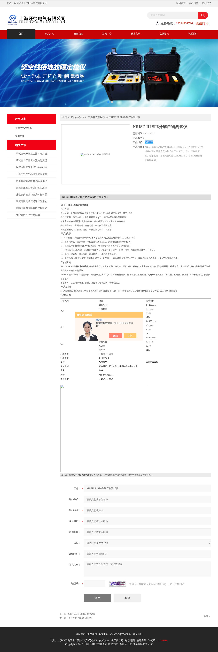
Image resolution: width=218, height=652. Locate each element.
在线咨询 (164, 33)
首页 (21, 33)
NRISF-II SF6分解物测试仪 (80, 618)
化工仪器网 (117, 640)
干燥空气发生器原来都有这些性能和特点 (31, 176)
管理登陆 (141, 640)
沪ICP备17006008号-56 (141, 644)
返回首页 (181, 3)
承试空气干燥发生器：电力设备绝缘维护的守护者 (31, 155)
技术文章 (135, 33)
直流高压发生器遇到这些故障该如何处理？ (31, 189)
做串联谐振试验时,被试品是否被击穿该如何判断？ (32, 183)
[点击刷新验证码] (117, 584)
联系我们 (206, 3)
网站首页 (80, 634)
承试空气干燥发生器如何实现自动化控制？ (31, 162)
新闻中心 (107, 33)
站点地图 (130, 640)
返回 (206, 615)
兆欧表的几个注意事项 (28, 215)
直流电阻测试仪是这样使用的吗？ (31, 203)
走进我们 (78, 33)
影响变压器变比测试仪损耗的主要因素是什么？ (31, 210)
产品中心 (49, 33)
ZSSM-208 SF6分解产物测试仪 (81, 614)
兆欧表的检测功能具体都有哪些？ (31, 196)
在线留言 (193, 3)
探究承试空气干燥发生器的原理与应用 (31, 169)
